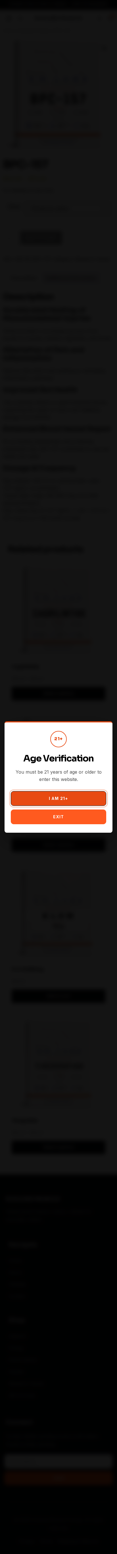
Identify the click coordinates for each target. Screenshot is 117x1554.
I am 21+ (58, 798)
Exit (58, 816)
